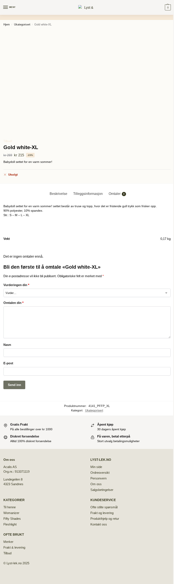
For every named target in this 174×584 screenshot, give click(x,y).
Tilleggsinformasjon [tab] (88, 194)
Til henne (9, 507)
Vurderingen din (16, 285)
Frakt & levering (14, 547)
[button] (167, 7)
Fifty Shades (12, 518)
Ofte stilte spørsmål (104, 507)
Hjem (6, 24)
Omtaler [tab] (117, 194)
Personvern (98, 478)
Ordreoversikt (99, 472)
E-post (8, 363)
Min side (96, 467)
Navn (7, 344)
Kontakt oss (98, 524)
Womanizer (11, 513)
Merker (8, 541)
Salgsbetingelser (101, 490)
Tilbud (7, 553)
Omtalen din (13, 303)
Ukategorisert (22, 24)
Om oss (96, 484)
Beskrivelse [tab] (58, 194)
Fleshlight (10, 524)
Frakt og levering (102, 513)
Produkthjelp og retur (104, 518)
